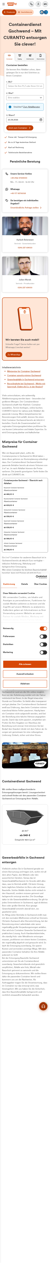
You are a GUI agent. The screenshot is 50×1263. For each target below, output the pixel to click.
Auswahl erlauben (25, 674)
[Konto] (38, 4)
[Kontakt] (31, 4)
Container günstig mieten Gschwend (24, 375)
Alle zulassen (25, 664)
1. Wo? (9, 82)
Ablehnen (25, 684)
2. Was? (9, 93)
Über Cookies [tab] (40, 584)
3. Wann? (10, 115)
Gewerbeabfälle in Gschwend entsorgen (25, 380)
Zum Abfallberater (31, 107)
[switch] (43, 636)
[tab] (9, 57)
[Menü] (3, 4)
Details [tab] (24, 584)
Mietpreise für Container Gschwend (23, 371)
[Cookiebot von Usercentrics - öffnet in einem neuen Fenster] (36, 577)
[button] (45, 4)
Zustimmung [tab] (9, 584)
